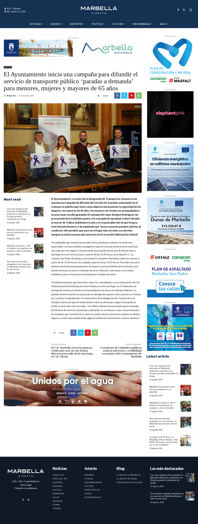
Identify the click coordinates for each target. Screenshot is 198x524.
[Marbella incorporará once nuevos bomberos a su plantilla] (39, 232)
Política (7, 67)
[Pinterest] (131, 95)
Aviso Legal (25, 485)
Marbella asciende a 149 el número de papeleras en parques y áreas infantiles (19, 248)
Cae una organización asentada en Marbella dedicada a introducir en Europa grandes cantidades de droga (18, 214)
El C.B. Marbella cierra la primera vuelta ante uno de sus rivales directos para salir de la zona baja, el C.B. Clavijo (72, 352)
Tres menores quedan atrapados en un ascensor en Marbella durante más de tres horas (19, 265)
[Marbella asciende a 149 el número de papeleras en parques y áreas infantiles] (39, 248)
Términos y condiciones (25, 488)
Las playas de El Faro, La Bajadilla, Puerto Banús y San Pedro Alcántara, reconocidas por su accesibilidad (163, 441)
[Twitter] (184, 10)
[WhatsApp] (139, 95)
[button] (190, 9)
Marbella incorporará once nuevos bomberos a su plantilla (19, 232)
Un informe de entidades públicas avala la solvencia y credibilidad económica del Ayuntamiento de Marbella (121, 352)
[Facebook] (178, 10)
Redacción (11, 95)
